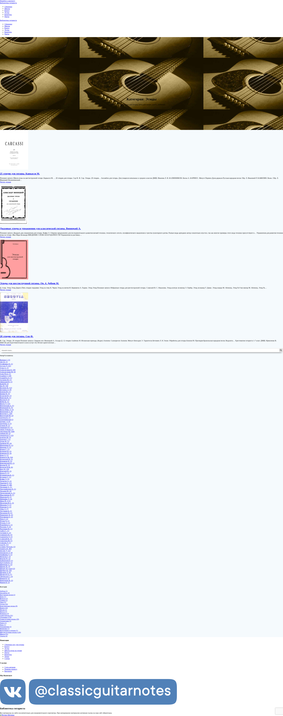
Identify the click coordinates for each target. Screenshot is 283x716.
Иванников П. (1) (6, 445)
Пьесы (6, 17)
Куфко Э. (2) (4, 479)
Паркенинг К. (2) (6, 515)
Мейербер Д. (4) (6, 499)
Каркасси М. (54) (6, 457)
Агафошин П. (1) (6, 364)
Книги (6, 11)
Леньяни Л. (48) (6, 485)
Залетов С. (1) (5, 439)
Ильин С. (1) (5, 449)
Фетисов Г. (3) (5, 557)
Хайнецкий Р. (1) (6, 561)
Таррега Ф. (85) (6, 549)
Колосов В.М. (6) (6, 467)
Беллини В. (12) (6, 388)
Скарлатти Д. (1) (6, 537)
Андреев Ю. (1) (6, 380)
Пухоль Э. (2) (5, 523)
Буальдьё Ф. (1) (5, 396)
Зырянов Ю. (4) (6, 443)
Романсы (4, 613)
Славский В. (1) (6, 539)
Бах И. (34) (4, 386)
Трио (3, 625)
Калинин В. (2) (5, 451)
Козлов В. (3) (5, 465)
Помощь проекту (10, 669)
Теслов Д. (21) (5, 551)
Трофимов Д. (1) (6, 555)
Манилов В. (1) (5, 497)
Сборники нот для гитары (14, 645)
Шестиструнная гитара (10, 632)
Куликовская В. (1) (7, 475)
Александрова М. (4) (8, 372)
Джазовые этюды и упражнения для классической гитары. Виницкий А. (40, 228)
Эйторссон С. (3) (6, 576)
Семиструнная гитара (9, 619)
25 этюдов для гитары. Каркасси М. (20, 173)
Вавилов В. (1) (5, 398)
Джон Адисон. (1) (6, 429)
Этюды (3, 636)
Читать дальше (5, 182)
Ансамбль (5, 593)
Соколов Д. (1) (5, 543)
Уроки (6, 657)
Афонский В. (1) (6, 382)
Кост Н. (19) (4, 469)
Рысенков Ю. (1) (6, 529)
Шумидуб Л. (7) (6, 574)
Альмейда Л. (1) (6, 378)
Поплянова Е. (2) (6, 517)
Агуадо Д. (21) (5, 366)
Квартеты (8, 15)
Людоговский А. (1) (7, 493)
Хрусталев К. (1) (6, 563)
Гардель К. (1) (5, 418)
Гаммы (4, 600)
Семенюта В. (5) (6, 535)
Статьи (7, 658)
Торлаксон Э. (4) (6, 553)
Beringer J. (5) (5, 360)
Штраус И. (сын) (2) (7, 569)
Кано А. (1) (4, 455)
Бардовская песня (7, 595)
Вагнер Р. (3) (5, 400)
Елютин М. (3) (5, 437)
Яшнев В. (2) (5, 582)
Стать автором (9, 667)
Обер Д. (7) (4, 509)
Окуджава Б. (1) (6, 511)
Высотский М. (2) (6, 416)
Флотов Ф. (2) (5, 559)
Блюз (3, 597)
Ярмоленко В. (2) (6, 580)
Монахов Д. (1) (5, 505)
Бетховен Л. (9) (5, 390)
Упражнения (5, 627)
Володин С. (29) (6, 414)
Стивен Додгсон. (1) (7, 547)
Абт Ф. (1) (4, 362)
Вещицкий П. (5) (6, 408)
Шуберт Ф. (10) (6, 571)
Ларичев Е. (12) (6, 483)
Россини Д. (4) (5, 527)
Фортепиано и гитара (9, 630)
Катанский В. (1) (6, 459)
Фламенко (5, 628)
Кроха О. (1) (4, 473)
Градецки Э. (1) (6, 424)
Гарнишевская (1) (6, 420)
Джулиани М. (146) (7, 431)
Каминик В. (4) (5, 453)
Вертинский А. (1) (7, 406)
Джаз (3, 602)
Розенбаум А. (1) (6, 525)
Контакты (8, 671)
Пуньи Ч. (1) (4, 521)
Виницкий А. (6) (6, 412)
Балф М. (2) (4, 384)
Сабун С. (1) (4, 531)
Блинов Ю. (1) (5, 392)
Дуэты (6, 13)
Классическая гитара (8, 606)
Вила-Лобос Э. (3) (7, 410)
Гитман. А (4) (5, 422)
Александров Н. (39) (7, 370)
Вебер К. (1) (4, 402)
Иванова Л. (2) (5, 447)
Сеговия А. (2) (5, 533)
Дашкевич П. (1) (6, 427)
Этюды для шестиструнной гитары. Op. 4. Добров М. (29, 283)
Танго (3, 623)
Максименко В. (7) (7, 495)
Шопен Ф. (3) (5, 567)
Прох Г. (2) (4, 519)
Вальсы (4, 598)
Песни (3, 610)
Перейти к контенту (7, 1)
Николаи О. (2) (5, 507)
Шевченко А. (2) (6, 565)
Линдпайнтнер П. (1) (8, 489)
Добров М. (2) (5, 433)
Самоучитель (6, 615)
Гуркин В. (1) (5, 425)
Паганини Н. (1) (6, 513)
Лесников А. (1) (6, 487)
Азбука (4, 591)
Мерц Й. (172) (5, 501)
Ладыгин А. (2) (5, 481)
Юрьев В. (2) (5, 578)
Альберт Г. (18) (5, 376)
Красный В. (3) (5, 471)
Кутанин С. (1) (5, 477)
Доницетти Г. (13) (6, 435)
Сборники (8, 7)
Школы (7, 9)
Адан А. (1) (4, 368)
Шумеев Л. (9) (5, 573)
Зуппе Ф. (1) (4, 441)
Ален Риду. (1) (5, 374)
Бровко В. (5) (5, 394)
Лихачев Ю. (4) (5, 491)
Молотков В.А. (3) (7, 503)
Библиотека (8, 3)
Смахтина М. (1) (6, 541)
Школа (4, 634)
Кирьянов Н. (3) (6, 461)
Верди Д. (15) (5, 404)
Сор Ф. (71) (4, 545)
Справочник (5, 621)
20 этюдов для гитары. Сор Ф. (16, 336)
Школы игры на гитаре (13, 651)
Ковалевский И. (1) (7, 463)
